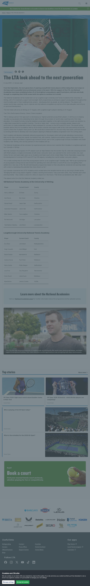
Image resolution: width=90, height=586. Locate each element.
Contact (21, 544)
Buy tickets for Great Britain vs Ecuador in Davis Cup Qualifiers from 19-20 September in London (44, 9)
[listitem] (7, 520)
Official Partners (7, 549)
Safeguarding (6, 544)
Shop (3, 552)
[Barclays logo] (31, 510)
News (8, 12)
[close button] (88, 8)
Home (3, 12)
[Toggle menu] (86, 3)
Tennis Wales (39, 549)
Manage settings (8, 582)
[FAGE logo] (45, 510)
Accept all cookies (23, 582)
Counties (38, 544)
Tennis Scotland (40, 547)
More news (82, 372)
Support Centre (24, 549)
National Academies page (24, 299)
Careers (4, 547)
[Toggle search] (79, 3)
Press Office (23, 547)
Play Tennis (71, 544)
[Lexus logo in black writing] (59, 510)
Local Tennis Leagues (74, 547)
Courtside (71, 549)
